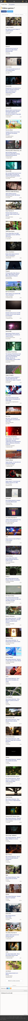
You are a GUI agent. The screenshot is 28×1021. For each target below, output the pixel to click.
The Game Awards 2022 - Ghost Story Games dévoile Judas (13, 954)
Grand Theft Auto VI (10, 210)
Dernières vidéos (4, 4)
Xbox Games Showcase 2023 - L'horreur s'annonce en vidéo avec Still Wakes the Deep (13, 599)
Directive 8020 (8, 86)
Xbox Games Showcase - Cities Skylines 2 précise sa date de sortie (12, 700)
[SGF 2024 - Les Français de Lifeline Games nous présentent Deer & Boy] (13, 410)
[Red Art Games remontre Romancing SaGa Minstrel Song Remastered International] (13, 144)
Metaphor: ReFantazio (10, 616)
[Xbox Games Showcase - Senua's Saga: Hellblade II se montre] (13, 829)
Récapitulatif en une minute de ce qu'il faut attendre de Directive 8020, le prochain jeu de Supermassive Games (13, 90)
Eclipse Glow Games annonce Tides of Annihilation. (12, 254)
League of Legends (9, 27)
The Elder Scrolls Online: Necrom (12, 776)
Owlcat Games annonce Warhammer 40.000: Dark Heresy (13, 194)
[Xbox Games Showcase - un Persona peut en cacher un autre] (13, 632)
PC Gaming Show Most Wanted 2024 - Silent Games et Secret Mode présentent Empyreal (12, 274)
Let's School (8, 971)
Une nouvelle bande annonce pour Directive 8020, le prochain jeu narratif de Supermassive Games (13, 174)
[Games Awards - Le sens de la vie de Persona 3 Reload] (13, 454)
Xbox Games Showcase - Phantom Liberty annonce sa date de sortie (13, 819)
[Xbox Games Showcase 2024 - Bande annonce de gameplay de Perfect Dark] (13, 390)
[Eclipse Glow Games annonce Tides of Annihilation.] (13, 246)
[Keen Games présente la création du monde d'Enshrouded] (13, 492)
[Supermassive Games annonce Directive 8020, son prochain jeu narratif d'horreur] (13, 325)
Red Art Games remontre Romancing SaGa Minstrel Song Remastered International (13, 154)
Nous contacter (3, 1019)
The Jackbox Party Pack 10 (11, 517)
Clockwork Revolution (10, 736)
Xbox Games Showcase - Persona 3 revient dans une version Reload (13, 660)
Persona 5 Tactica (9, 638)
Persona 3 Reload (9, 460)
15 (20, 900)
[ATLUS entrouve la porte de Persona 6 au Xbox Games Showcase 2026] (13, 40)
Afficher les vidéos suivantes (14, 980)
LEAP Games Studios (10, 231)
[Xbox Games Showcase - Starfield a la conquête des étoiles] (13, 751)
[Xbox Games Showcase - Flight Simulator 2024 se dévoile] (13, 711)
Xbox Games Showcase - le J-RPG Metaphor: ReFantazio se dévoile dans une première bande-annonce (13, 620)
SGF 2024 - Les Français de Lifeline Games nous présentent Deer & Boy (13, 420)
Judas (7, 952)
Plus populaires (12, 4)
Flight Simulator (9, 797)
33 (20, 822)
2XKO (7, 536)
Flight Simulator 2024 (10, 717)
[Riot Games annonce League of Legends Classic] (13, 21)
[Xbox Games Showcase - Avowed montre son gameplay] (13, 888)
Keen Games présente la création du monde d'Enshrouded (13, 501)
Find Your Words (9, 130)
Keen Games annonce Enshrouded (10, 916)
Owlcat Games (9, 67)
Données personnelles (10, 1018)
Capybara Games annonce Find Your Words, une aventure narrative (13, 133)
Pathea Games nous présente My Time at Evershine (13, 294)
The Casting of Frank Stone (11, 351)
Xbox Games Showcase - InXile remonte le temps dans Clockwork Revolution (13, 740)
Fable (7, 875)
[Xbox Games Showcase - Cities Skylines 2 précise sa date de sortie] (13, 691)
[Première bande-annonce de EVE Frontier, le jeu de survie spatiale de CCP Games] (13, 305)
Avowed (7, 894)
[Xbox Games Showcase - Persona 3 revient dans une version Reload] (13, 651)
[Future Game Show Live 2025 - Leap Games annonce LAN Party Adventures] (13, 225)
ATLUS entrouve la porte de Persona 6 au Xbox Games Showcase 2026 (12, 50)
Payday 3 (7, 576)
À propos (10, 1016)
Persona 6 (8, 46)
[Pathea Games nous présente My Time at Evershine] (13, 285)
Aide (24, 1018)
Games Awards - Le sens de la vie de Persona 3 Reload (13, 462)
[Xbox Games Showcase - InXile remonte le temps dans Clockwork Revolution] (13, 731)
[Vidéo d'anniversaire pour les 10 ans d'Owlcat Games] (13, 61)
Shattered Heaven (9, 556)
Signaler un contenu (19, 1018)
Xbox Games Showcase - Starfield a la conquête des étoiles (13, 760)
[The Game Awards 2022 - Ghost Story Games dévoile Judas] (13, 946)
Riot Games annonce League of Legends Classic (13, 30)
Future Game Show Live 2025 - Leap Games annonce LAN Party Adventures (13, 235)
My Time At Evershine (10, 291)
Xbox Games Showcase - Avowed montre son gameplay (13, 897)
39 (20, 218)
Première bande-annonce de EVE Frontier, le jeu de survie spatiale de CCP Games (13, 314)
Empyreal (8, 271)
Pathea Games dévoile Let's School (12, 973)
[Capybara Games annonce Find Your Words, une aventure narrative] (13, 124)
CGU (21, 1016)
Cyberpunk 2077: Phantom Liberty (12, 816)
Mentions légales (16, 1016)
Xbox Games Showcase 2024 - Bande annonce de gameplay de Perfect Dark (13, 399)
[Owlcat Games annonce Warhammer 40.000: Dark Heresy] (13, 185)
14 (20, 723)
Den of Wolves (9, 479)
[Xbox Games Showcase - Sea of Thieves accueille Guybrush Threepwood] (13, 848)
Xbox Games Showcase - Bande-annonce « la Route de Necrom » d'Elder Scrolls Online (13, 780)
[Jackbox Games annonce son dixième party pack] (13, 927)
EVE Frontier (8, 310)
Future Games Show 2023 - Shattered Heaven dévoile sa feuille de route (12, 559)
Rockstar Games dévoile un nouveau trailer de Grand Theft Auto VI (12, 214)
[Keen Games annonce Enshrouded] (13, 907)
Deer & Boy (8, 416)
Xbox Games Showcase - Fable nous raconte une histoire (12, 878)
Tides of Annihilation (10, 251)
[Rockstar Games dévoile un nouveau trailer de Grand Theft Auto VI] (13, 205)
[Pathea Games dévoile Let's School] (13, 965)
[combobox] (7, 14)
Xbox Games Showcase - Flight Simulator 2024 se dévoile (13, 720)
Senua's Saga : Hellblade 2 (11, 835)
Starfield (7, 757)
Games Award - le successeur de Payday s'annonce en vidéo (13, 482)
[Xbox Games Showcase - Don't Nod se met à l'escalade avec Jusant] (13, 670)
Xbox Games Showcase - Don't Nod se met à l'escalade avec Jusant (12, 680)
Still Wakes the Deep (10, 595)
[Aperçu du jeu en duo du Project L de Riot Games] (13, 531)
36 (20, 197)
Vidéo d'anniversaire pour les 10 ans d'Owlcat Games (13, 69)
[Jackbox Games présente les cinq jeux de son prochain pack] (13, 511)
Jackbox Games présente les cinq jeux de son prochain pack (13, 520)
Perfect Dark (8, 395)
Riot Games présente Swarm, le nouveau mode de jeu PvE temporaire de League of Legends (13, 378)
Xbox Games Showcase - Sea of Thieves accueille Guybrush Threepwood (13, 858)
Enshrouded (8, 498)
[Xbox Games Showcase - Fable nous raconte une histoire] (13, 869)
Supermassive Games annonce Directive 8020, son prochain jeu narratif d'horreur (13, 335)
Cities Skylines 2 (9, 697)
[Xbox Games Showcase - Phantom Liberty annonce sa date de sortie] (13, 810)
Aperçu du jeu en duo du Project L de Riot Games (13, 539)
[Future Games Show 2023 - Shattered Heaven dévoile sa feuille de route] (13, 550)
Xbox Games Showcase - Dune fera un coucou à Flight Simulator (13, 799)
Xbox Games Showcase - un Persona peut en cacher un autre (13, 640)
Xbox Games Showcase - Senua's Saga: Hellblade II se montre (13, 838)
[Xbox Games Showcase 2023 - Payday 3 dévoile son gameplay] (13, 570)
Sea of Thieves (9, 854)
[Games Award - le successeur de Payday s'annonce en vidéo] (13, 473)
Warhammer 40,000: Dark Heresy (12, 191)
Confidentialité (3, 1018)
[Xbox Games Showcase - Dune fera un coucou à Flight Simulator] (13, 791)
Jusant (7, 676)
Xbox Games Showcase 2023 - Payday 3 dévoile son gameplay (13, 579)
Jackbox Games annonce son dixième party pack (12, 935)
